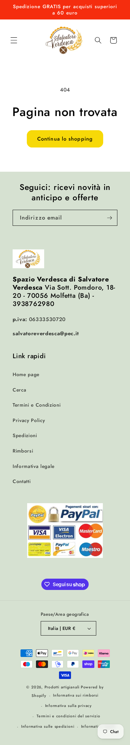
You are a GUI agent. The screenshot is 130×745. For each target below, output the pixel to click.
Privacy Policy (29, 420)
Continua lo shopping (65, 138)
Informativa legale (34, 466)
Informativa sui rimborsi (75, 695)
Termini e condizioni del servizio (68, 716)
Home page (26, 374)
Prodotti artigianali (62, 687)
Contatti (22, 481)
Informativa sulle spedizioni (47, 726)
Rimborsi (23, 451)
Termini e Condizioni (37, 405)
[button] (13, 40)
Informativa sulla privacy (68, 706)
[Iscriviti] (109, 218)
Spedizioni (25, 435)
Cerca (19, 389)
